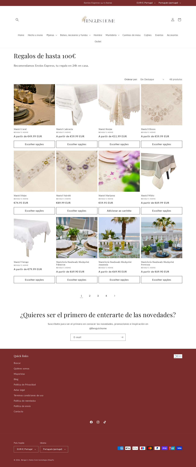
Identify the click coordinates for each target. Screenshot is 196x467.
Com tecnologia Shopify (44, 460)
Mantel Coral (20, 129)
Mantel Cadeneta (64, 129)
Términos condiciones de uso (28, 395)
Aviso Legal (19, 390)
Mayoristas (19, 374)
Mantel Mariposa (107, 195)
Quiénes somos (21, 368)
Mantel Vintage (21, 262)
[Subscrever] (122, 337)
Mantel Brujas (105, 129)
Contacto (18, 411)
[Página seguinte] (114, 295)
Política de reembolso (25, 400)
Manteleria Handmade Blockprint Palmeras (72, 263)
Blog (16, 379)
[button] (17, 19)
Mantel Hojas (20, 195)
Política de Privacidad (25, 384)
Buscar (17, 363)
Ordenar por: (131, 79)
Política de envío (22, 406)
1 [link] (81, 295)
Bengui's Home (27, 460)
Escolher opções (34, 144)
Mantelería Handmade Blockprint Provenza (157, 263)
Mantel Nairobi (63, 195)
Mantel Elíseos (148, 129)
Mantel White (147, 195)
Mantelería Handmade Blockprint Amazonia (115, 263)
